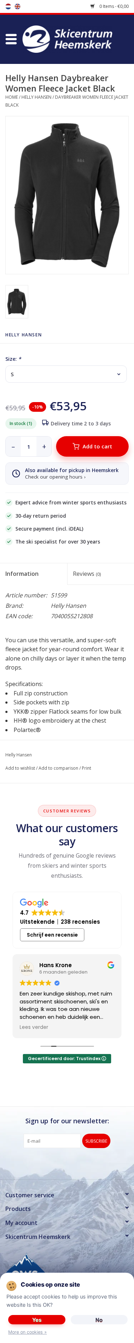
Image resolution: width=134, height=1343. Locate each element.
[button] (11, 39)
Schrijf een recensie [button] (52, 934)
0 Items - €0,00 (113, 6)
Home (11, 97)
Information (22, 574)
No (99, 1319)
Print (86, 768)
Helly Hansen (36, 97)
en (17, 6)
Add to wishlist (20, 768)
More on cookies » (27, 1332)
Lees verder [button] (34, 1027)
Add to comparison (58, 768)
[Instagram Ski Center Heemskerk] (80, 1163)
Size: (13, 358)
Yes (36, 1319)
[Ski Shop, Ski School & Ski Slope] (78, 38)
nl (8, 6)
